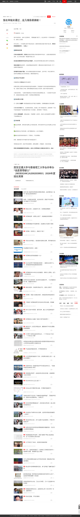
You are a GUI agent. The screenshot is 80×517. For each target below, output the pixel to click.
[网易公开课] (49, 1)
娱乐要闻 (61, 167)
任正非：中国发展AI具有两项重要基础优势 (68, 247)
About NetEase (23, 515)
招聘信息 (35, 515)
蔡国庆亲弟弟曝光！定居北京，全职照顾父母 (69, 189)
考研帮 (16, 23)
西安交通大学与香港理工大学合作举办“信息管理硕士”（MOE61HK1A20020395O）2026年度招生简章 (68, 40)
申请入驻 (53, 16)
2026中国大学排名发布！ (65, 46)
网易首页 (4, 1)
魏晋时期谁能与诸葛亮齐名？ (65, 314)
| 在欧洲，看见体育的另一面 (67, 295)
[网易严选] (54, 1)
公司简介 (28, 515)
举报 (55, 23)
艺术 (72, 303)
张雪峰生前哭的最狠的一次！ (34, 255)
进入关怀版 (16, 1)
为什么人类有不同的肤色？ (65, 311)
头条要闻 (61, 104)
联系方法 (31, 515)
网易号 (8, 16)
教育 (61, 303)
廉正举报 (57, 515)
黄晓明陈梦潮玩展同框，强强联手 (66, 186)
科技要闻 (61, 225)
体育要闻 (61, 135)
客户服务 (39, 515)
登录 (64, 1)
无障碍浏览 (12, 1)
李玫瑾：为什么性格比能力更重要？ (67, 305)
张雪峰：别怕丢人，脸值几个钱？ (35, 231)
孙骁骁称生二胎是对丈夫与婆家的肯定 (67, 184)
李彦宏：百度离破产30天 (65, 317)
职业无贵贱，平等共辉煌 (33, 496)
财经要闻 (61, 196)
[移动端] (45, 1)
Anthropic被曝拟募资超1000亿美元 (67, 237)
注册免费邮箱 (69, 1)
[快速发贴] (7, 30)
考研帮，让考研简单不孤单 (68, 28)
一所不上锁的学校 (63, 93)
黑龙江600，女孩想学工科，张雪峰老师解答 (38, 209)
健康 (68, 303)
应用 (7, 1)
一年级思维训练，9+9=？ (65, 86)
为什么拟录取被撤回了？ (64, 50)
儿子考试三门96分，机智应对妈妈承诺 (36, 442)
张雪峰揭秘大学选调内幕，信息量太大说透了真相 (39, 223)
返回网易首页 (18, 180)
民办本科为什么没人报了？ (33, 380)
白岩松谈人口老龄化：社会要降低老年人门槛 (69, 308)
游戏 (64, 303)
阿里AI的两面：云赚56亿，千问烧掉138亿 (68, 240)
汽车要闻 (61, 253)
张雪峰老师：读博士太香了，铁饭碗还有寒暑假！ (39, 216)
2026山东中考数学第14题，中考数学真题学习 (38, 388)
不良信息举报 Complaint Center (50, 515)
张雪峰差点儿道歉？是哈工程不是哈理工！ (38, 319)
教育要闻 (61, 74)
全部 (77, 36)
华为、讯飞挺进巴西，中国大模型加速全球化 (69, 212)
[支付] (57, 1)
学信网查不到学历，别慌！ (30, 248)
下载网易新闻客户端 (29, 180)
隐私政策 (42, 515)
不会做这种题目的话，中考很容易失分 (36, 349)
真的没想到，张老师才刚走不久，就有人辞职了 (39, 287)
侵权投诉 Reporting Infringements (66, 515)
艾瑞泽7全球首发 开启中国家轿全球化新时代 (68, 278)
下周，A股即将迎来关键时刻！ (66, 215)
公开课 (76, 303)
